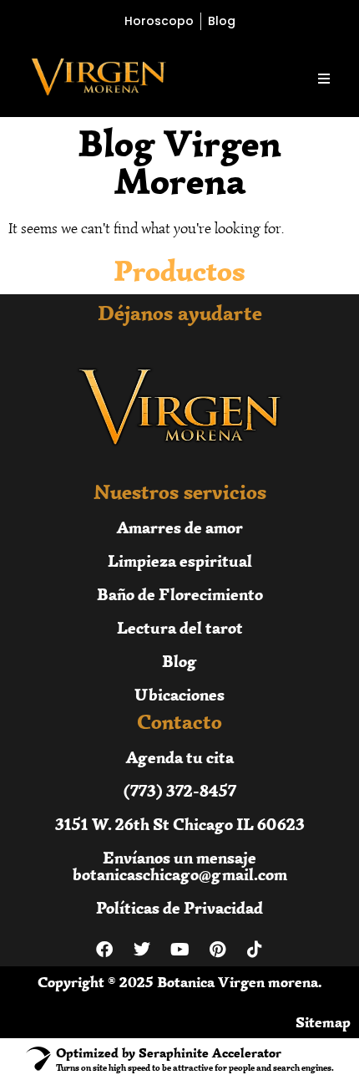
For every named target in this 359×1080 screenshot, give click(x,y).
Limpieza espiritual (180, 560)
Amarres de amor (180, 527)
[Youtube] (179, 949)
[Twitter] (142, 949)
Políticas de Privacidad (179, 907)
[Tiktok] (254, 949)
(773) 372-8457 (180, 790)
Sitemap (323, 1022)
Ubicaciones (179, 694)
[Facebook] (104, 949)
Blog (179, 661)
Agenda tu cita (180, 757)
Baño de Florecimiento (180, 594)
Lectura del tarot (180, 627)
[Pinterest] (217, 949)
